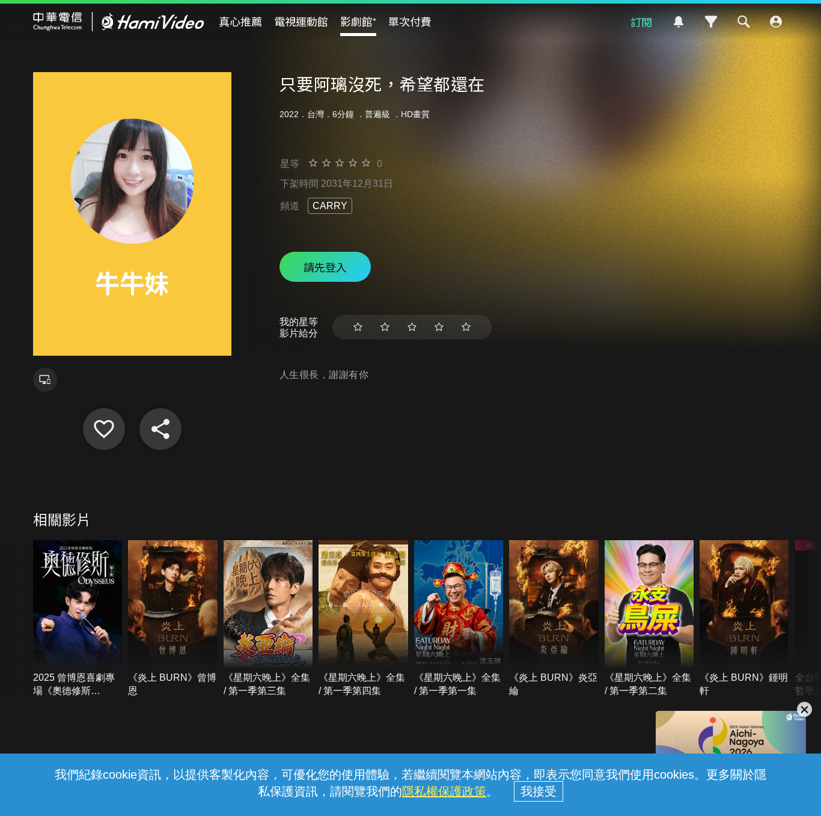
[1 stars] (357, 327)
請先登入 (325, 267)
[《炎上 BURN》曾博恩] (173, 619)
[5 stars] (466, 327)
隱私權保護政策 (444, 791)
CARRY (330, 206)
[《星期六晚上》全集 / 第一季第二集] (649, 619)
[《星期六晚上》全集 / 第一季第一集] (459, 619)
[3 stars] (412, 327)
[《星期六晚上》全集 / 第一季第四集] (363, 619)
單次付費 (410, 21)
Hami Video (118, 22)
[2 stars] (384, 327)
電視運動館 (301, 21)
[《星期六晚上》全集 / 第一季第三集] (268, 619)
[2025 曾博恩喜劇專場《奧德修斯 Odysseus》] (78, 619)
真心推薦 (240, 21)
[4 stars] (439, 327)
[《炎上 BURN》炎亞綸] (554, 619)
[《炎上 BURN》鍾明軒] (744, 619)
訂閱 (641, 21)
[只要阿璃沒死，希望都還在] (104, 429)
